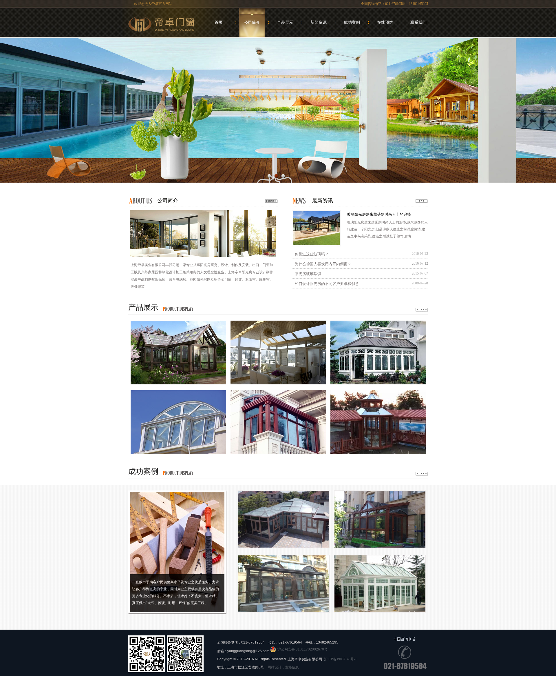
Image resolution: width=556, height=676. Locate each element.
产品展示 (285, 22)
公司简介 (252, 22)
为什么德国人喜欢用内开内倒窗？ (323, 264)
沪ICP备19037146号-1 (340, 659)
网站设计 (274, 667)
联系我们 (418, 22)
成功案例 (352, 22)
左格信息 (292, 667)
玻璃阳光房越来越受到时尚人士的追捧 (379, 214)
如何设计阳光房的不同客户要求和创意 (327, 283)
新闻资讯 (318, 22)
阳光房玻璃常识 (308, 274)
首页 (219, 22)
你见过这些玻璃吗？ (312, 254)
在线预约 (385, 22)
